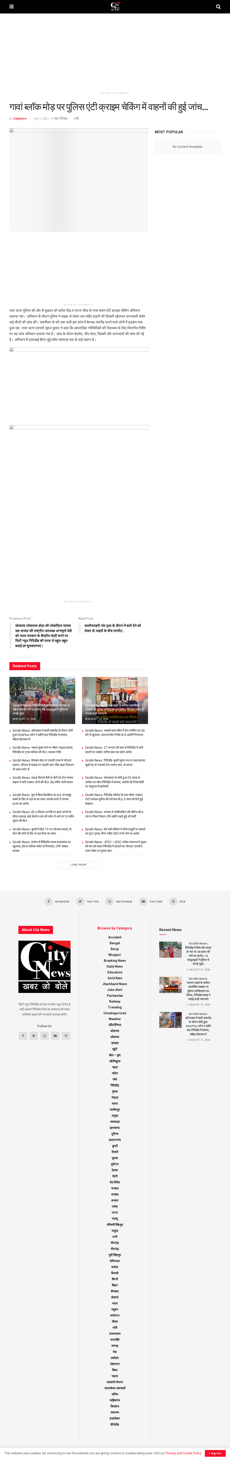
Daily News (115, 966)
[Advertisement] (115, 51)
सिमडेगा (115, 1406)
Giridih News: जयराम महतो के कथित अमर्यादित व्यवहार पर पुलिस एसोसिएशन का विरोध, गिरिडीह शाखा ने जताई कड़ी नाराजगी (114, 709)
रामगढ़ (114, 1346)
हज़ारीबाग (115, 1418)
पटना (115, 1212)
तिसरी (115, 1152)
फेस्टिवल (115, 1261)
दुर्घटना (115, 1164)
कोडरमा (115, 1031)
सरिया (115, 1394)
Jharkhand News (114, 984)
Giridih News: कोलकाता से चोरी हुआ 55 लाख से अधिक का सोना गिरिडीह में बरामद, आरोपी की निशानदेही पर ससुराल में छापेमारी (114, 782)
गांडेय (115, 1073)
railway (114, 1001)
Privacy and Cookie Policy (183, 1453)
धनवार (114, 1200)
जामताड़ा (115, 1121)
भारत (115, 1303)
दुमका (115, 1158)
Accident (115, 937)
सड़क (115, 1376)
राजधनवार (115, 1333)
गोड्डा (114, 1097)
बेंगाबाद (115, 1291)
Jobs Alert (114, 990)
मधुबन (114, 1309)
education (114, 972)
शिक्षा (114, 1370)
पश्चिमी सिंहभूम (115, 1224)
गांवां (56, 118)
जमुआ (115, 1115)
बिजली (114, 1273)
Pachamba (115, 995)
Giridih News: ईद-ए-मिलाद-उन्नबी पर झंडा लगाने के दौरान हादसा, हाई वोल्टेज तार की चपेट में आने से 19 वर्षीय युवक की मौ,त (43, 816)
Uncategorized (115, 1013)
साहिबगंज (115, 1400)
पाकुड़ (115, 1230)
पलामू (115, 1218)
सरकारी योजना (115, 1382)
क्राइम (115, 1043)
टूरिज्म (114, 1134)
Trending (115, 1007)
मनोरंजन (114, 1315)
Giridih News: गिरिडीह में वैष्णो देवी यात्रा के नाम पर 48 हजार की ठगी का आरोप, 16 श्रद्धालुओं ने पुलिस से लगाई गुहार (41, 709)
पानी (115, 1237)
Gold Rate (115, 978)
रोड (115, 1352)
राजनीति (114, 1339)
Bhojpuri (114, 955)
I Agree (215, 1453)
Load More (79, 864)
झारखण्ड (115, 1128)
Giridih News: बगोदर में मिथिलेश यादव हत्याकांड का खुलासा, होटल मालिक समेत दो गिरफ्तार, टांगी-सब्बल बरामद (42, 846)
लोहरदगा (114, 1364)
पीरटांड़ (115, 1243)
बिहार (115, 1285)
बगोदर (114, 1267)
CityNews (20, 118)
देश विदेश (115, 1182)
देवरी (114, 1176)
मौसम (115, 1321)
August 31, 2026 (25, 719)
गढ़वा (115, 1067)
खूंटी (114, 1049)
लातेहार (115, 1358)
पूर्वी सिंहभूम (115, 1255)
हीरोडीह (115, 1424)
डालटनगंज (115, 1140)
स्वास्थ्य (115, 1412)
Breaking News (115, 960)
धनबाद (115, 1188)
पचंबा (115, 1206)
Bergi (115, 949)
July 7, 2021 (41, 118)
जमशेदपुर (115, 1109)
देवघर (115, 1170)
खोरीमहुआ (114, 1061)
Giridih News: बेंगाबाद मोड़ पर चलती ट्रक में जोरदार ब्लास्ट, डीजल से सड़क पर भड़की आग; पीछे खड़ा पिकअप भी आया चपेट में (43, 765)
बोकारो (114, 1297)
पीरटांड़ (115, 1249)
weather (115, 1019)
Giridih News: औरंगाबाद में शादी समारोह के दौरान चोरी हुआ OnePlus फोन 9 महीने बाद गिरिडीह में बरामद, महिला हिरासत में (43, 735)
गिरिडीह (63, 118)
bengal (115, 943)
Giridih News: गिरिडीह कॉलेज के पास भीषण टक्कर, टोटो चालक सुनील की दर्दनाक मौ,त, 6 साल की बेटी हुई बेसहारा (114, 799)
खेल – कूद (115, 1055)
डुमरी (115, 1146)
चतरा (115, 1103)
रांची (115, 1327)
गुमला (115, 1091)
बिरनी (115, 1279)
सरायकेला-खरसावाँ (114, 1388)
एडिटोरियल (115, 1025)
